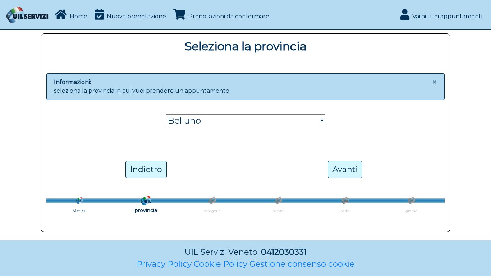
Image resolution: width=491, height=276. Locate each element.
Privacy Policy (164, 264)
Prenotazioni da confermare (228, 16)
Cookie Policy (220, 264)
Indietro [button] (146, 169)
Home (78, 16)
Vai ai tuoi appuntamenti (447, 16)
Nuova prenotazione (136, 16)
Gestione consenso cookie (302, 264)
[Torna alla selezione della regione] (79, 200)
